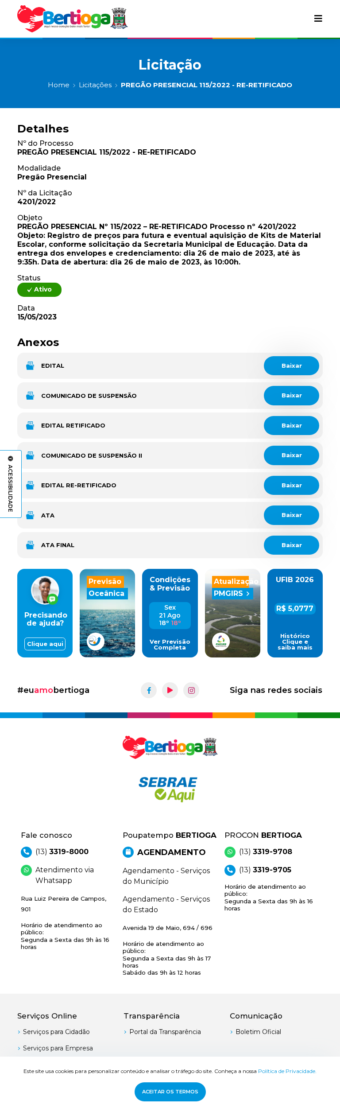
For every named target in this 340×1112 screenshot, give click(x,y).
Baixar (292, 365)
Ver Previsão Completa (170, 644)
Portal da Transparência (165, 1032)
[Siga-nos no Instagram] (191, 690)
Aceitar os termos (170, 1092)
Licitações (95, 85)
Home (59, 85)
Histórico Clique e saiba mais (295, 641)
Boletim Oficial (258, 1032)
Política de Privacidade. (287, 1071)
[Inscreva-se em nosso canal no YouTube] (170, 690)
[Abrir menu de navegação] (318, 18)
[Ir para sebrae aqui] (170, 789)
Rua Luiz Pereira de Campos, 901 (65, 922)
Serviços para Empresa (58, 1048)
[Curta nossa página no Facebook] (149, 690)
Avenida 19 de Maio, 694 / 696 (167, 950)
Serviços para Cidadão (56, 1032)
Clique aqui (45, 644)
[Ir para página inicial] (72, 18)
